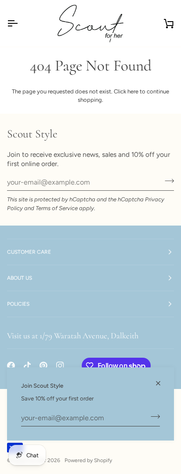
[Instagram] (60, 366)
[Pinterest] (43, 366)
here (132, 91)
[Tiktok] (27, 366)
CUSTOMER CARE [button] (29, 252)
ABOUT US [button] (19, 278)
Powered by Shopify (88, 460)
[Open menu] (20, 23)
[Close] (162, 383)
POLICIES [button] (18, 304)
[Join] (152, 417)
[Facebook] (11, 366)
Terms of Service (57, 208)
